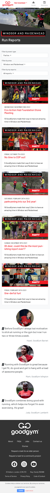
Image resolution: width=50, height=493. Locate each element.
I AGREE (20, 490)
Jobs (27, 441)
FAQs (19, 441)
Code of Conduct (39, 476)
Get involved (20, 3)
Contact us (37, 441)
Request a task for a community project (25, 456)
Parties (6, 55)
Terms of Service (11, 476)
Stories (25, 446)
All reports (7, 73)
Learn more (29, 490)
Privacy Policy (25, 476)
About (10, 441)
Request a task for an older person (25, 451)
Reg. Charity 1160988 (37, 472)
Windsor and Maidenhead (13, 64)
